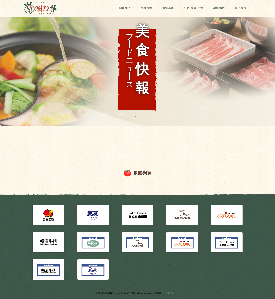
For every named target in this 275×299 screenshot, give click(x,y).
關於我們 (125, 8)
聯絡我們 (219, 8)
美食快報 (146, 8)
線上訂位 (241, 8)
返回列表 (142, 173)
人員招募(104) (171, 293)
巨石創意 (158, 293)
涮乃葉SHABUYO (40, 8)
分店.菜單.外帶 (193, 8)
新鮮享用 (168, 8)
